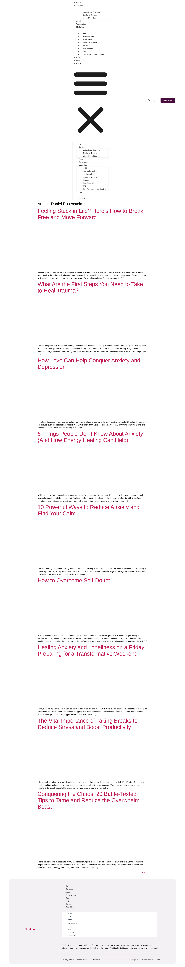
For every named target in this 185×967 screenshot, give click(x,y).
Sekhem (86, 45)
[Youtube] (34, 929)
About (78, 21)
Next (144, 872)
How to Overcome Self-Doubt (74, 580)
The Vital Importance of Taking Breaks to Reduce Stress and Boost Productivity (87, 723)
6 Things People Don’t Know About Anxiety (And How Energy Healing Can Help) (90, 437)
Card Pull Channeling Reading (94, 54)
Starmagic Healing (90, 36)
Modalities (80, 27)
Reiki (85, 33)
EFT (84, 51)
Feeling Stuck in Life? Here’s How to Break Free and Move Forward (90, 214)
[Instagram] (26, 929)
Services (79, 5)
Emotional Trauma (90, 15)
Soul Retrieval (88, 48)
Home (78, 2)
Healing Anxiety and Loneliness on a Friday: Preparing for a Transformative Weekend (92, 650)
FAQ (78, 60)
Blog (78, 57)
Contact (79, 63)
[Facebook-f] (30, 929)
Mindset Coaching (90, 18)
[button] (90, 102)
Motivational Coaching (91, 12)
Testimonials (81, 24)
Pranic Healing (88, 39)
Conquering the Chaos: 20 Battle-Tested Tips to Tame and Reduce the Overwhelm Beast (89, 800)
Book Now (70, 907)
